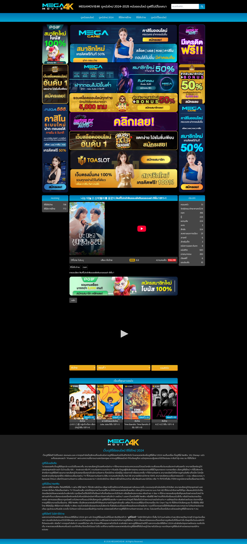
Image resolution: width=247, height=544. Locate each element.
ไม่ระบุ (81, 260)
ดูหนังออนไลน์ (87, 17)
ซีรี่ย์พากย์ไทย (125, 17)
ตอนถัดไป (164, 367)
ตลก (85, 267)
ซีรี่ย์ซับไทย (141, 17)
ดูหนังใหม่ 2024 (106, 17)
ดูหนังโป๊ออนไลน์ (158, 17)
